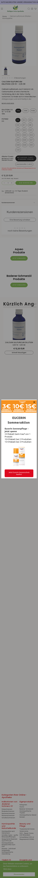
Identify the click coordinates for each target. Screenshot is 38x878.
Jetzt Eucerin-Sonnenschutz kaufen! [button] (19, 473)
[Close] (34, 402)
